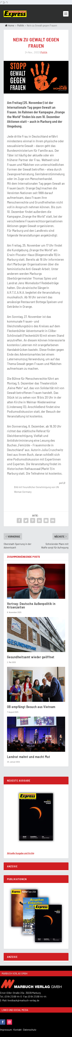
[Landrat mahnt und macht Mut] (36, 734)
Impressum (6, 1029)
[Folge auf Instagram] (9, 1022)
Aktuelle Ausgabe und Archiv (20, 853)
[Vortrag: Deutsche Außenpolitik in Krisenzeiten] (36, 581)
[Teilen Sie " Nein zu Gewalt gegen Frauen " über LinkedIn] (39, 520)
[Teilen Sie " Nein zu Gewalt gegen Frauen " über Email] (46, 520)
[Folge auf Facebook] (2, 1022)
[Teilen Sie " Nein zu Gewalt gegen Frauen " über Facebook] (19, 520)
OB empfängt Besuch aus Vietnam (31, 707)
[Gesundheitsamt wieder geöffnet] (36, 634)
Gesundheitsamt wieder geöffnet (30, 657)
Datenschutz (30, 1029)
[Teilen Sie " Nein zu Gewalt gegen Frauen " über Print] (52, 520)
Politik (20, 25)
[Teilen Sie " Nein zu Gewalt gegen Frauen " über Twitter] (26, 520)
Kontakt (18, 1029)
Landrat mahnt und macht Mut (28, 757)
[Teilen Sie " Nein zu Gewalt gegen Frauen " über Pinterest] (32, 520)
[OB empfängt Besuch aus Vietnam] (36, 684)
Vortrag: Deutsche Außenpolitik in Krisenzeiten (31, 605)
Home (11, 25)
